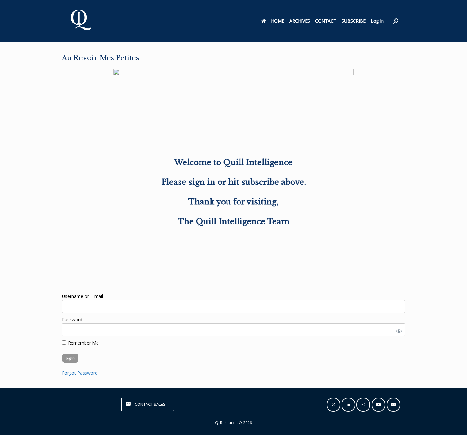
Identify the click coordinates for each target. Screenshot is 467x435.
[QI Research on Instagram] (363, 405)
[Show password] (397, 329)
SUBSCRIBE (354, 21)
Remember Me (83, 343)
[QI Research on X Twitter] (333, 405)
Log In (377, 21)
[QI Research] (80, 21)
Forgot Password (80, 373)
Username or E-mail (82, 296)
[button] (395, 21)
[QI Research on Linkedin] (348, 405)
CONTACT (325, 21)
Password (72, 320)
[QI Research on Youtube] (378, 405)
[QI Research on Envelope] (393, 405)
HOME (277, 21)
